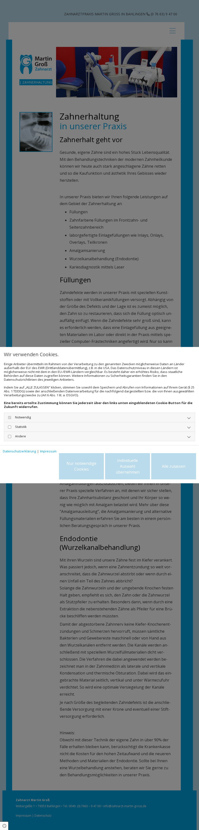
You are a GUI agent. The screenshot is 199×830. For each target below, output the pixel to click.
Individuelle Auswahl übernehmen (128, 466)
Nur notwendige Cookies (81, 466)
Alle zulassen (173, 466)
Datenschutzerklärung (19, 451)
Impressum (48, 451)
